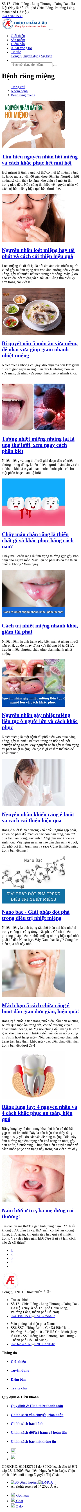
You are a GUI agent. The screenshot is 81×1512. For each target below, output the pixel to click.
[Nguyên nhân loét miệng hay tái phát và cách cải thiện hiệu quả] (33, 240)
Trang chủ (19, 1388)
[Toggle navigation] (51, 29)
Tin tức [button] (16, 52)
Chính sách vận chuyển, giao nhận (37, 1415)
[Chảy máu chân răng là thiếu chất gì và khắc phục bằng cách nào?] (33, 525)
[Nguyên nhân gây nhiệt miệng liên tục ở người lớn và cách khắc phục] (33, 705)
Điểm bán (18, 44)
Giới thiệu (18, 36)
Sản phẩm (18, 40)
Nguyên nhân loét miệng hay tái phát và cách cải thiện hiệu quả (38, 253)
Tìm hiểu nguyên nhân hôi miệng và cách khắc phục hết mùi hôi (40, 160)
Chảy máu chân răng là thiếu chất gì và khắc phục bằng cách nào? (38, 540)
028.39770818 (44, 1344)
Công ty (16, 56)
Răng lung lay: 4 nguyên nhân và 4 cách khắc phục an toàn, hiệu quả (39, 1113)
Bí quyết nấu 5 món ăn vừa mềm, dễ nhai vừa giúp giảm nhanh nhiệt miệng (40, 349)
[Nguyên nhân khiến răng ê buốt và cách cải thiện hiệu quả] (33, 805)
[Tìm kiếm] (55, 65)
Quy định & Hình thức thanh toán (37, 1406)
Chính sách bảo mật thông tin (33, 1441)
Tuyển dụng (31, 56)
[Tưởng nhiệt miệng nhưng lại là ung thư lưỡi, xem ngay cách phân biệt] (33, 429)
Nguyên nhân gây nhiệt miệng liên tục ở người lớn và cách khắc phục (40, 721)
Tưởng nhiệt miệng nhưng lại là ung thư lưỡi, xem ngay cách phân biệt (38, 445)
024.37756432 (44, 1316)
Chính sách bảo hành (27, 1424)
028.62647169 (21, 1344)
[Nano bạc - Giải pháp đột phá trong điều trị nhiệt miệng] (33, 902)
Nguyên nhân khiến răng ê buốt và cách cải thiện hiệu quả (38, 817)
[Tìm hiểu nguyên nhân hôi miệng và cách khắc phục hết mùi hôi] (33, 147)
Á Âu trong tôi (21, 48)
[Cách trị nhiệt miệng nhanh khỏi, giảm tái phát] (33, 616)
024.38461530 (21, 1316)
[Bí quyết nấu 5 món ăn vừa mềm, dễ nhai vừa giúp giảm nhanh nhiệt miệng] (33, 334)
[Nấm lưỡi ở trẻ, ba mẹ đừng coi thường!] (33, 1201)
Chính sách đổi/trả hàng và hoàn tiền (39, 1432)
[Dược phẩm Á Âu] (26, 28)
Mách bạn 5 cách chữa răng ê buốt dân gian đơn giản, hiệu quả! (40, 1008)
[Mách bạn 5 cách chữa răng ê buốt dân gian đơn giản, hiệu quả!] (33, 996)
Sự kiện (46, 56)
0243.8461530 (12, 16)
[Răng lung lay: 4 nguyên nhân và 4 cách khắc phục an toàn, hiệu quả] (33, 1097)
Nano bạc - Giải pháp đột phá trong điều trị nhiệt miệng (36, 915)
